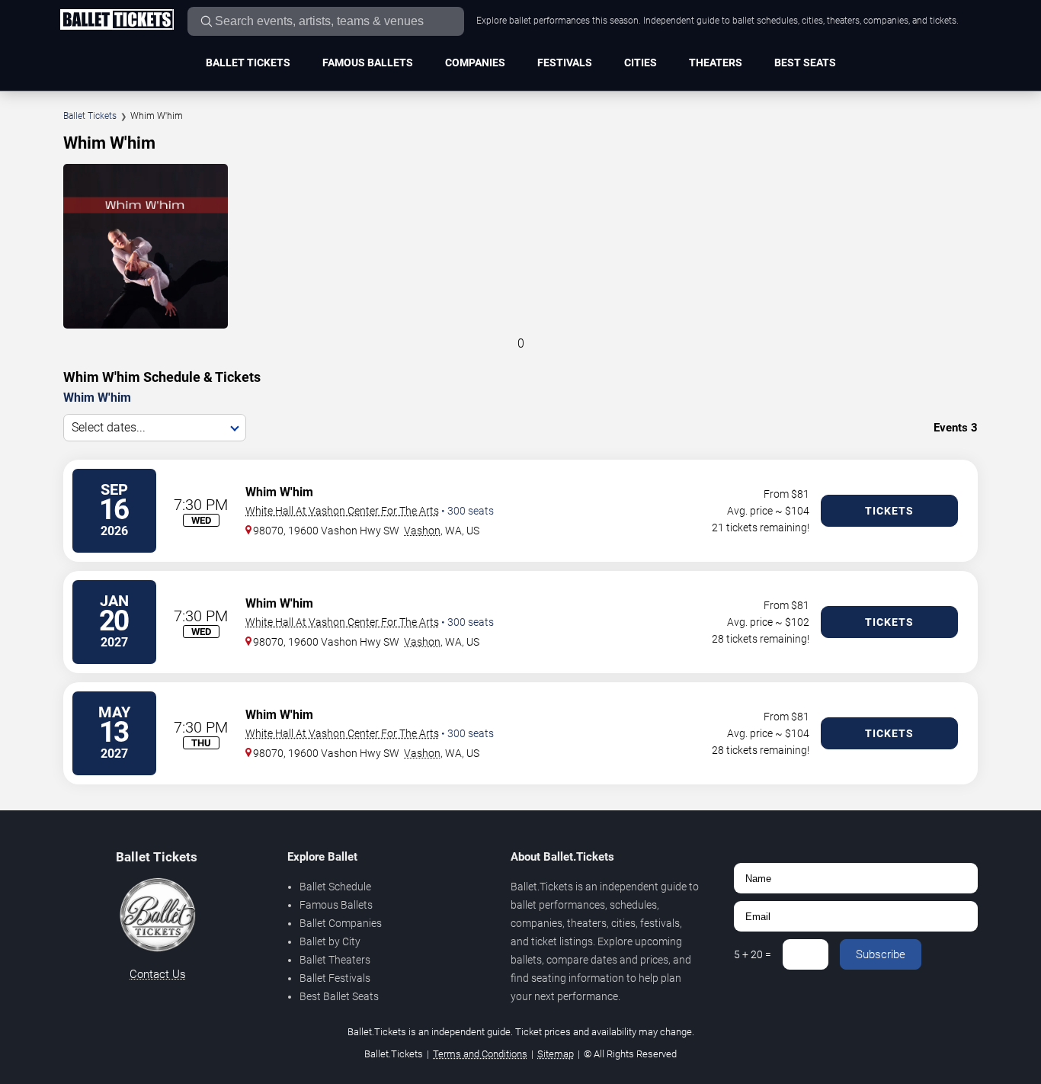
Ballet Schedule (335, 886)
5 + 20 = (752, 954)
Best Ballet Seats (339, 996)
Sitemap (555, 1054)
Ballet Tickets (248, 62)
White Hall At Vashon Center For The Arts (342, 511)
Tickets (889, 511)
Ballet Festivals (334, 978)
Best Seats (805, 62)
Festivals (564, 62)
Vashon (422, 530)
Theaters (715, 62)
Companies (475, 62)
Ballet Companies (340, 923)
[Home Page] (116, 20)
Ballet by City (329, 941)
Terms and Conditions (480, 1054)
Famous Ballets (367, 62)
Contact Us (158, 974)
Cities (640, 62)
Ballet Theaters (334, 960)
